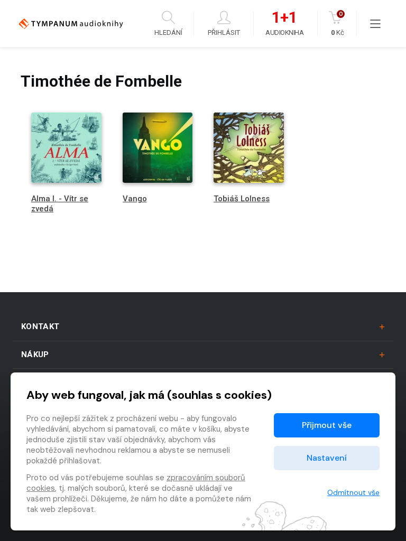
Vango (135, 198)
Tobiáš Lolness (242, 198)
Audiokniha (284, 24)
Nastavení (327, 457)
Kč (337, 23)
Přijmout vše (327, 425)
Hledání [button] (168, 32)
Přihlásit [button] (224, 32)
